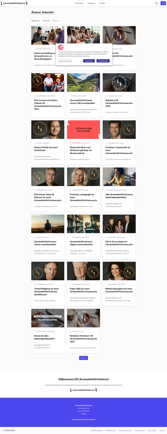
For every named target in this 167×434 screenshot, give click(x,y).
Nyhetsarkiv (79, 3)
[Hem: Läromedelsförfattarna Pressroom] (14, 3)
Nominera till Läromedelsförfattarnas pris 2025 (119, 103)
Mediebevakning (96, 430)
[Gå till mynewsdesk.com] (9, 430)
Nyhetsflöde (152, 430)
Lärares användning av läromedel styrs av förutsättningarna (44, 56)
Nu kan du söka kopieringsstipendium (44, 337)
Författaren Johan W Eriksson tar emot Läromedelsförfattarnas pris (47, 197)
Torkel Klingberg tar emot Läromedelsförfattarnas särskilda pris (46, 291)
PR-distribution (110, 430)
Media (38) (46, 21)
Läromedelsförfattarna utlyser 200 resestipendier (82, 101)
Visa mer (83, 358)
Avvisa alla (89, 61)
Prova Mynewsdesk (125, 430)
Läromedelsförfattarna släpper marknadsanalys (81, 243)
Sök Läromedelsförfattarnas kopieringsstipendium (119, 196)
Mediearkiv (91, 3)
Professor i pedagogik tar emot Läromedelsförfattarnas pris (83, 197)
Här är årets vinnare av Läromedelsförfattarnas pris (119, 243)
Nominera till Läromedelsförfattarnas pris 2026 (119, 56)
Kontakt (102, 3)
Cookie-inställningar (65, 61)
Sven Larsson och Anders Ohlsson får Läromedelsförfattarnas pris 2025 (47, 104)
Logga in (162, 430)
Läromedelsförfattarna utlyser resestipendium (45, 243)
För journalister (140, 430)
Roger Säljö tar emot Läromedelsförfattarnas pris (83, 290)
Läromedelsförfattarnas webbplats (83, 419)
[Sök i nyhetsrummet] (156, 3)
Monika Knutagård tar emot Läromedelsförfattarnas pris (119, 290)
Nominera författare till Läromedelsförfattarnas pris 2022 (83, 338)
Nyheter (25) (35, 21)
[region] (84, 54)
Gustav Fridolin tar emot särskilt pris (46, 149)
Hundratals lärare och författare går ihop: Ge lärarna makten (81, 150)
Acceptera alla (103, 61)
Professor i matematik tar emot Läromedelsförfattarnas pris (119, 150)
